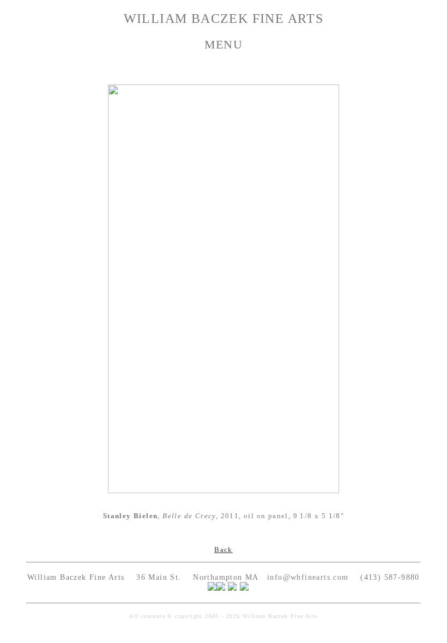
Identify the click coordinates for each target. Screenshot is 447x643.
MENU (223, 44)
